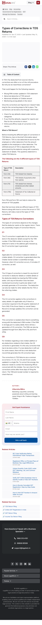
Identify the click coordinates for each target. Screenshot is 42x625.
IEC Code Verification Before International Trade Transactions (23, 454)
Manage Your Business (9, 14)
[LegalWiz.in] (8, 2)
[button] (11, 74)
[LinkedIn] (33, 67)
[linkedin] (29, 564)
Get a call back (21, 440)
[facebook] (12, 564)
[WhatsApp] (37, 67)
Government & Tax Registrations (12, 12)
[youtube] (25, 564)
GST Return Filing (11, 513)
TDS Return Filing (11, 506)
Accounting (17, 9)
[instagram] (21, 564)
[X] (30, 67)
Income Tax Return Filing (13, 516)
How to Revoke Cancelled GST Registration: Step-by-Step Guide (24, 486)
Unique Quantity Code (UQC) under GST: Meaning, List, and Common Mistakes (24, 470)
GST (24, 12)
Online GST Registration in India (15, 510)
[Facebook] (26, 67)
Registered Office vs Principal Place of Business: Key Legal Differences (25, 462)
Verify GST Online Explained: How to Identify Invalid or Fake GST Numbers (25, 478)
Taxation (19, 14)
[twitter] (16, 564)
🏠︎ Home (5, 9)
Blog (10, 9)
